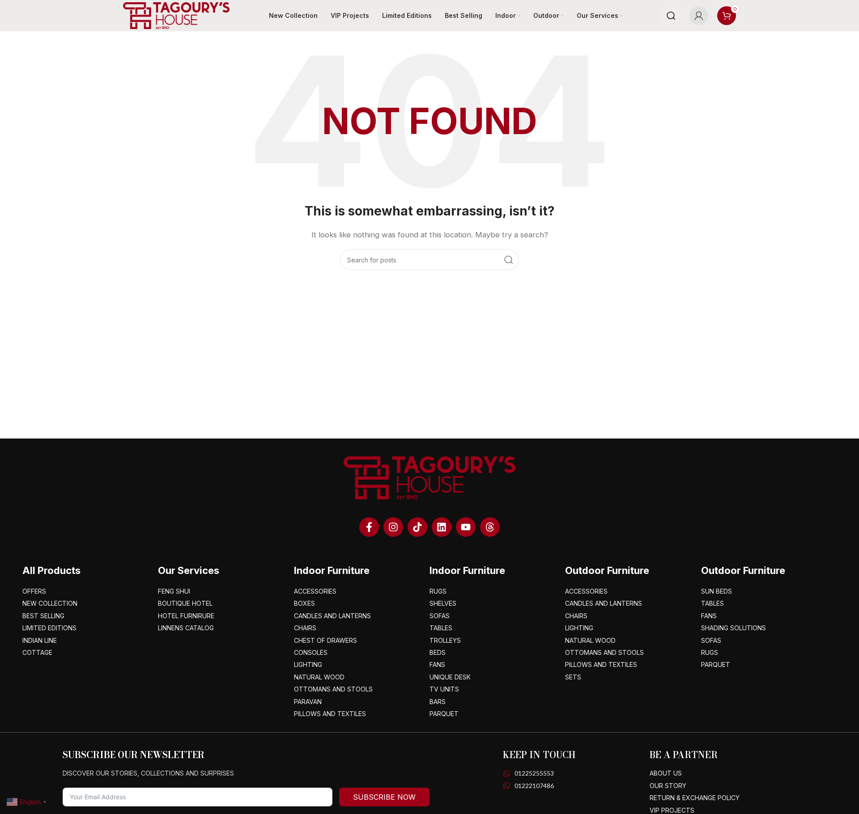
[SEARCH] (508, 259)
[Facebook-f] (369, 527)
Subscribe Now (384, 797)
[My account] (699, 16)
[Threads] (490, 527)
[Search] (671, 16)
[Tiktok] (417, 527)
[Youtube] (466, 527)
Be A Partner (684, 755)
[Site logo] (176, 15)
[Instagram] (393, 527)
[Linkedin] (441, 527)
